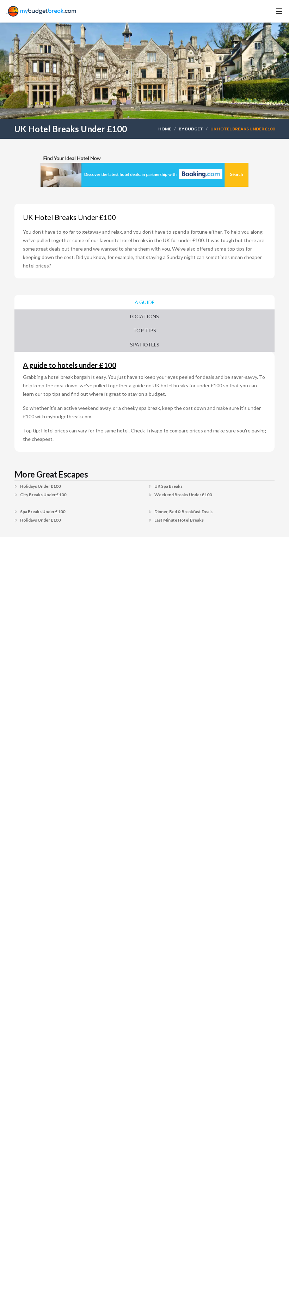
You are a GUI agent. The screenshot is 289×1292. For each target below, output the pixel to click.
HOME (164, 128)
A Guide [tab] (145, 302)
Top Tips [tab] (144, 330)
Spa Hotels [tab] (144, 344)
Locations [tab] (144, 316)
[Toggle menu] (269, 11)
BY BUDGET (191, 128)
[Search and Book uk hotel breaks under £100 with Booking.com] (144, 170)
